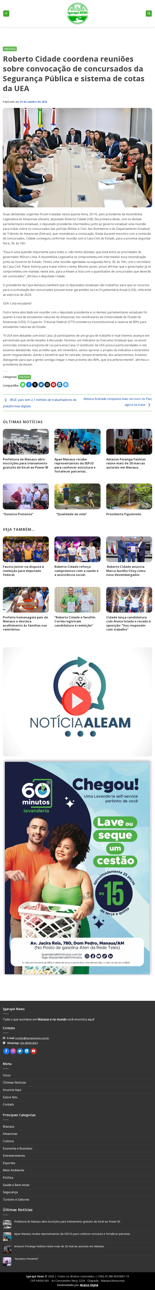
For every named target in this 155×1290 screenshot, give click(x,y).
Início (7, 1075)
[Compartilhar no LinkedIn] (60, 385)
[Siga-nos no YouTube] (33, 1051)
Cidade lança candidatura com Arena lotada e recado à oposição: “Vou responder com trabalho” (128, 623)
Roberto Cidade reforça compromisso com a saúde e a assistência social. (76, 571)
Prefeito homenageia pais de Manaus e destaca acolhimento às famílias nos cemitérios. (25, 623)
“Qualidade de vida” (70, 514)
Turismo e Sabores (16, 1199)
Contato (8, 1104)
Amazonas (10, 1134)
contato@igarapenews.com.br (32, 1038)
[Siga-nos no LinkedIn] (27, 1051)
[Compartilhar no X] (35, 385)
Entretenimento (14, 1156)
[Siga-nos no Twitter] (20, 1051)
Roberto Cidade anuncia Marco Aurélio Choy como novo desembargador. (126, 571)
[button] (6, 13)
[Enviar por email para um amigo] (47, 385)
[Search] (149, 13)
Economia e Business (17, 1148)
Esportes (9, 1163)
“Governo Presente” (18, 514)
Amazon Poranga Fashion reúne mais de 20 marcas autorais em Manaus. (126, 463)
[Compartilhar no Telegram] (66, 385)
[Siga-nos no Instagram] (13, 1051)
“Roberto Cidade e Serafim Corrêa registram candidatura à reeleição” (74, 621)
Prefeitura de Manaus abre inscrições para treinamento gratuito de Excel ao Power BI (25, 463)
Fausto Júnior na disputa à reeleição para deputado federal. (23, 571)
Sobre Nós (10, 1097)
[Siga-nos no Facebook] (6, 1051)
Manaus (8, 1126)
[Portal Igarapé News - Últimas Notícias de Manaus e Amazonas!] (77, 13)
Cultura (8, 1141)
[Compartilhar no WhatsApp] (23, 385)
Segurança (10, 1192)
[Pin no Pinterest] (53, 385)
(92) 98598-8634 (29, 1043)
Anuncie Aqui (12, 1090)
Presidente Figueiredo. (124, 514)
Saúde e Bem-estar (16, 1185)
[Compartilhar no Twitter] (41, 385)
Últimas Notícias (14, 1082)
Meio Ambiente (13, 1170)
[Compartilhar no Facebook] (29, 385)
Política (9, 48)
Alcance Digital (89, 1285)
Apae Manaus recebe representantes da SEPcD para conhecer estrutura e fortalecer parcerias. (74, 465)
